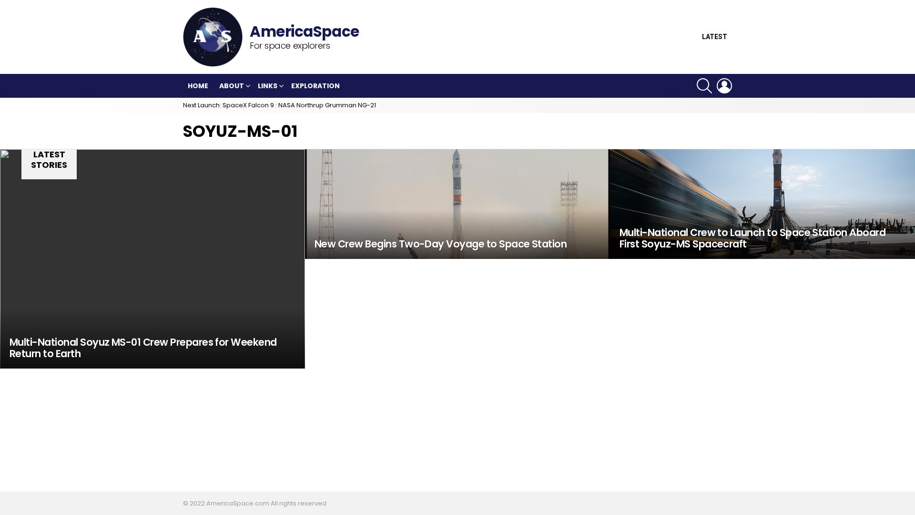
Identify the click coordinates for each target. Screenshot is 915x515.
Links (267, 86)
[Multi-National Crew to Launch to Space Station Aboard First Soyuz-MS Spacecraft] (762, 204)
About (231, 86)
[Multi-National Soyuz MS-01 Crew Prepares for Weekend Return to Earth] (152, 259)
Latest (714, 37)
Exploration (315, 86)
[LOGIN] (724, 86)
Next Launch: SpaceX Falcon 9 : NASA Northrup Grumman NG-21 (279, 105)
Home (198, 86)
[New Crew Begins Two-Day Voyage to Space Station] (457, 204)
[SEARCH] (704, 86)
